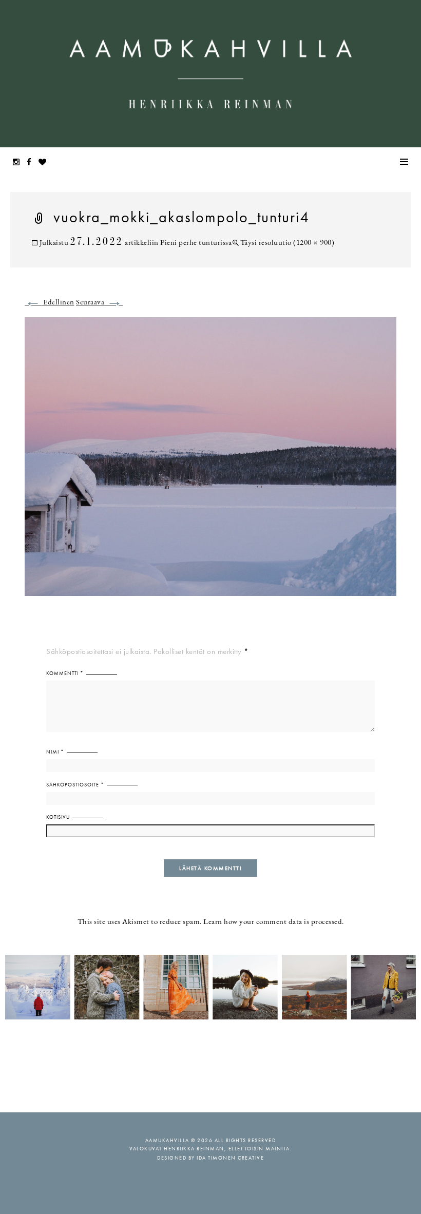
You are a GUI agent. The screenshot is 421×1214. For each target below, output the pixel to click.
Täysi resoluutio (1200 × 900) (287, 243)
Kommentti (65, 673)
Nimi (55, 751)
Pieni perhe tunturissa (196, 243)
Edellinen (49, 302)
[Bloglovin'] (45, 163)
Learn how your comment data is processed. (273, 922)
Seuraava (99, 302)
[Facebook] (32, 163)
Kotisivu (58, 817)
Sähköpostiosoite (75, 784)
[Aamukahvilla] (210, 73)
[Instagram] (19, 163)
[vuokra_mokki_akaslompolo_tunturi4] (210, 463)
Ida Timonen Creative (230, 1157)
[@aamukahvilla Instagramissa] (210, 986)
